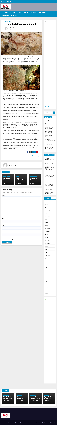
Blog (46, 207)
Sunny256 (12, 27)
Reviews (46, 270)
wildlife (46, 293)
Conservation (47, 216)
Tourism (46, 284)
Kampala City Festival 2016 (10, 155)
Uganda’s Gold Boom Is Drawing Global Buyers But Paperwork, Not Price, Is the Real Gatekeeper (50, 147)
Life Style (12, 12)
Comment (4, 195)
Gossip (46, 234)
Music (46, 249)
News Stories (47, 255)
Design (46, 222)
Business (26, 12)
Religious (47, 267)
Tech (46, 281)
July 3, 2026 (20, 400)
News (46, 252)
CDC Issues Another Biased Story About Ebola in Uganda (49, 127)
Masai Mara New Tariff (33, 179)
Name (3, 218)
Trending (47, 290)
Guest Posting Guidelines (48, 422)
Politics (46, 264)
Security (46, 273)
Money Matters (48, 243)
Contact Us (14, 15)
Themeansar (22, 422)
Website (3, 232)
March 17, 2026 (34, 400)
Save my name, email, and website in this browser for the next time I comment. (20, 239)
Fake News (47, 231)
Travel (19, 12)
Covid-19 (47, 219)
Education (33, 12)
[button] (55, 13)
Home (6, 12)
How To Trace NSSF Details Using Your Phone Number (49, 192)
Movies (46, 246)
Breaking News (48, 210)
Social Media (47, 275)
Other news (47, 261)
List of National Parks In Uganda (21, 180)
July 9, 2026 (6, 400)
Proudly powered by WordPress (6, 422)
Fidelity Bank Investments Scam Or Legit (49, 122)
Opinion (46, 258)
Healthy (46, 237)
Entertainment (42, 12)
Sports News (5, 15)
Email (3, 225)
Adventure (7, 21)
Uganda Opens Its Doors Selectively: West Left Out (50, 140)
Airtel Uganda (48, 204)
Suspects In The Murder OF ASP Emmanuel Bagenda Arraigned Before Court (49, 134)
